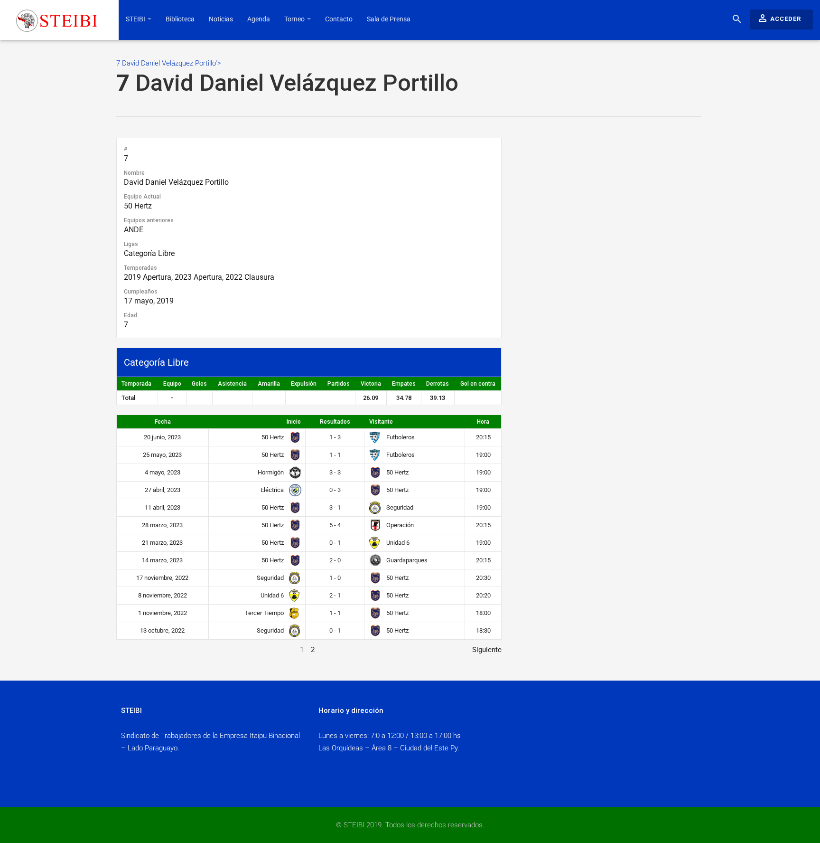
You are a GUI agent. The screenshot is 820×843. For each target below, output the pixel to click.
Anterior (129, 649)
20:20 (483, 595)
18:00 (483, 612)
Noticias (221, 19)
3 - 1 (335, 507)
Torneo (295, 19)
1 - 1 (335, 454)
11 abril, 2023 (162, 507)
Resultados (335, 421)
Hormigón (271, 472)
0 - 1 (335, 542)
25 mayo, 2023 (162, 454)
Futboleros (400, 437)
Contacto (339, 19)
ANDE (133, 229)
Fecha (163, 421)
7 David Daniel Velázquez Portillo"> (287, 77)
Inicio (294, 421)
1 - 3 (335, 437)
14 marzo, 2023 (162, 560)
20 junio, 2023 (162, 437)
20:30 (483, 577)
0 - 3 (335, 489)
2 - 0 (335, 560)
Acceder (779, 18)
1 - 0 (335, 577)
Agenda (258, 19)
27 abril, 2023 (162, 489)
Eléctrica (273, 489)
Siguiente (487, 649)
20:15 (483, 437)
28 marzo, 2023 (162, 525)
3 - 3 (335, 472)
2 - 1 (335, 595)
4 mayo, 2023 (162, 472)
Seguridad (399, 507)
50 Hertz (138, 205)
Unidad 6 (397, 542)
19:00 (483, 454)
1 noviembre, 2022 (162, 612)
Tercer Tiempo (265, 612)
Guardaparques (406, 560)
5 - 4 (335, 525)
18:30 (483, 630)
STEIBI (136, 19)
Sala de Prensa (388, 19)
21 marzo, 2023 (162, 542)
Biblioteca (180, 19)
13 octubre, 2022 (162, 630)
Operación (399, 525)
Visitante (381, 421)
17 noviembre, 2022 (162, 577)
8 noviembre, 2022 (162, 595)
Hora (483, 421)
